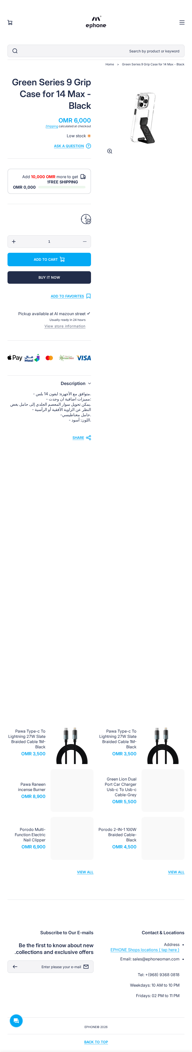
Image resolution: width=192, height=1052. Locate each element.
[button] (49, 383)
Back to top (96, 1042)
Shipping (52, 126)
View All (176, 706)
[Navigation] (182, 22)
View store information (65, 326)
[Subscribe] (14, 966)
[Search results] (14, 51)
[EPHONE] (96, 22)
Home (110, 64)
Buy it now (49, 277)
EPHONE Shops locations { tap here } (145, 949)
